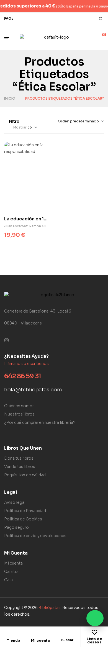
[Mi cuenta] (40, 634)
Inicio (9, 98)
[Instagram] (100, 18)
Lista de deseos (94, 640)
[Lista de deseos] (94, 632)
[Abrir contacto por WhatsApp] (95, 618)
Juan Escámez (16, 226)
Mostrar (20, 127)
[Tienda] (13, 634)
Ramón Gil (37, 226)
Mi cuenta (40, 640)
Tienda (13, 640)
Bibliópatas (49, 607)
